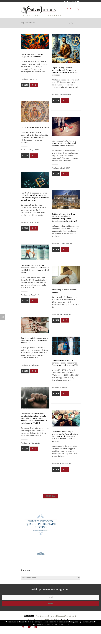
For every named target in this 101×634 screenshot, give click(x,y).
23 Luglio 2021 (34, 365)
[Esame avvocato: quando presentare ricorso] (40, 559)
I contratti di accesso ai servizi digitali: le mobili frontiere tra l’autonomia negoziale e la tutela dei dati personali (35, 196)
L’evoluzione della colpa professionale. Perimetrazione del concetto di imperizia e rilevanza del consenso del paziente (65, 436)
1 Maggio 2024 (65, 168)
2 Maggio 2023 (34, 222)
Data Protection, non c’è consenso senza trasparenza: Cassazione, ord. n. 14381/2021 (65, 362)
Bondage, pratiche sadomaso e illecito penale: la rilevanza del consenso (34, 340)
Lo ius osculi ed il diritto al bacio (35, 127)
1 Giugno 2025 (34, 79)
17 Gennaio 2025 (65, 95)
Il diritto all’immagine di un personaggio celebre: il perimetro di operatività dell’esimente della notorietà (64, 217)
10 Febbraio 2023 (66, 243)
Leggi (25, 85)
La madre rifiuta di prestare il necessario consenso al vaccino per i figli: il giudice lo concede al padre (35, 269)
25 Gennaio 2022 (35, 295)
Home (67, 23)
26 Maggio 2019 (65, 463)
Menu (69, 8)
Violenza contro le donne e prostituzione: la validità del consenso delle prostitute (64, 143)
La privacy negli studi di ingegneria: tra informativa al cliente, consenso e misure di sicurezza (65, 71)
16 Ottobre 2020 (35, 443)
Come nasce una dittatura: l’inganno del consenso (32, 55)
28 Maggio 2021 (65, 388)
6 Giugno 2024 (34, 150)
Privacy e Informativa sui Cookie (50, 624)
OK (68, 624)
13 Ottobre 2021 (65, 314)
